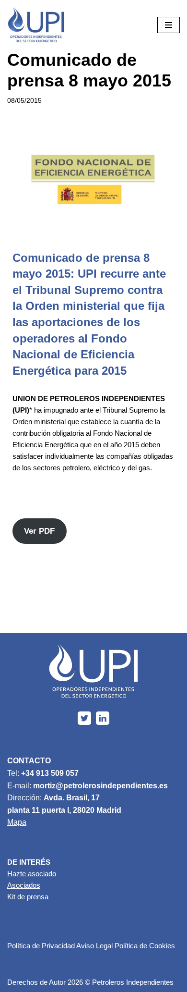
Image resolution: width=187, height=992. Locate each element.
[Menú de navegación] (168, 25)
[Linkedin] (102, 718)
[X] (84, 718)
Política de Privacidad (41, 946)
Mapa (16, 822)
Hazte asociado (31, 874)
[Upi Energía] (36, 25)
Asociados (23, 885)
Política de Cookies (145, 946)
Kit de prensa (27, 897)
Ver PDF (39, 531)
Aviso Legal (94, 946)
